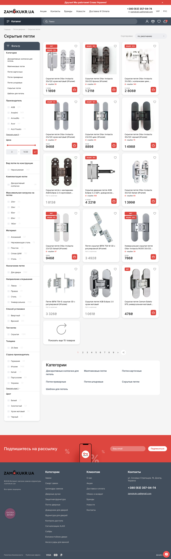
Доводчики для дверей (56, 510)
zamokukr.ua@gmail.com (139, 493)
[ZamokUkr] (23, 472)
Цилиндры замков (54, 488)
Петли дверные (19, 29)
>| (123, 352)
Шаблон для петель (15, 94)
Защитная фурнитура (55, 499)
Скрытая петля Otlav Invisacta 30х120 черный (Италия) (138, 135)
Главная (7, 29)
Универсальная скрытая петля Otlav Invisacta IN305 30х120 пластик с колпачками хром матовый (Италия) (139, 247)
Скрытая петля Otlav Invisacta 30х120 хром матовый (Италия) (60, 79)
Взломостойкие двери (56, 536)
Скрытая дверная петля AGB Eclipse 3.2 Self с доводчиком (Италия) (98, 191)
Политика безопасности (13, 555)
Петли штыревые (14, 83)
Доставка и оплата (99, 11)
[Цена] (35, 151)
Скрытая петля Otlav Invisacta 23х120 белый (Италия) (59, 247)
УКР (158, 11)
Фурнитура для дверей (56, 515)
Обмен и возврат (95, 494)
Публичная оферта (33, 555)
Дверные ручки (53, 494)
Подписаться (157, 448)
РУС (165, 11)
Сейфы (48, 531)
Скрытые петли (14, 88)
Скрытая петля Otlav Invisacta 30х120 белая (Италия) (138, 191)
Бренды (68, 11)
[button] (151, 36)
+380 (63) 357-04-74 (139, 8)
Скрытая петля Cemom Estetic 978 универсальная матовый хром (138, 303)
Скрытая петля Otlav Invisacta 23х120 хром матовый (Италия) (60, 135)
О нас (89, 478)
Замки (48, 478)
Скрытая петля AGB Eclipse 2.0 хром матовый (99, 302)
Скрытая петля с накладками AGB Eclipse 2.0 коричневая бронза (59, 191)
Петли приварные (15, 77)
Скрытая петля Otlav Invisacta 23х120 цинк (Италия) (99, 135)
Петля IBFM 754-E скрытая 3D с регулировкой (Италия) (60, 302)
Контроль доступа (54, 520)
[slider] (7, 145)
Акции (43, 11)
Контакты (55, 11)
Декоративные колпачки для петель (19, 60)
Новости (80, 11)
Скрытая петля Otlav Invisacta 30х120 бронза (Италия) (99, 79)
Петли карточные (15, 72)
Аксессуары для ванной (57, 542)
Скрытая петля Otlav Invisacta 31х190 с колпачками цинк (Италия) (138, 80)
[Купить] (74, 89)
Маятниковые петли (16, 66)
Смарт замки (51, 483)
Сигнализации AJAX (55, 526)
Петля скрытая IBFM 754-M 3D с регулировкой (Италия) (100, 247)
